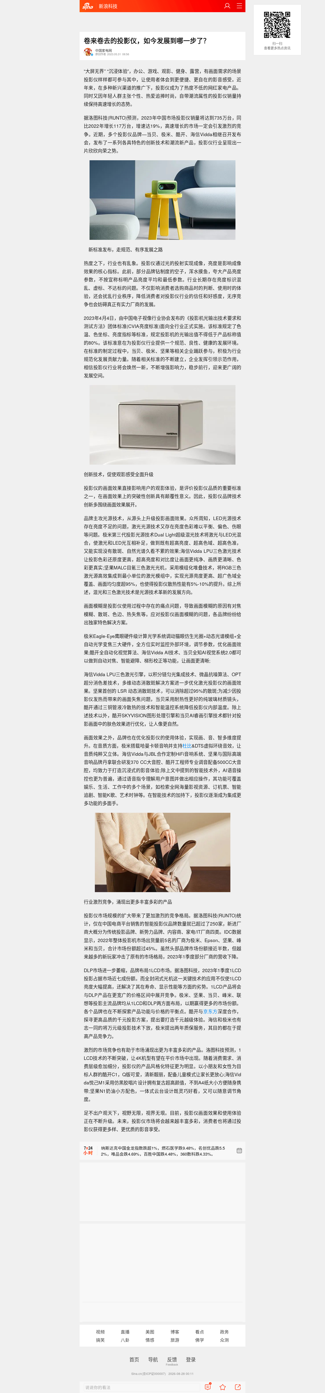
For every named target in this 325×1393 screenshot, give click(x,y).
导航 (153, 1359)
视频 (100, 1331)
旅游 (174, 1340)
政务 (224, 1331)
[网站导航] (239, 6)
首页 (134, 1359)
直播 (125, 1331)
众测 (224, 1340)
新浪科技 (108, 6)
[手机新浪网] (87, 6)
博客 (174, 1331)
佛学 (199, 1340)
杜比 (187, 745)
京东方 (210, 1011)
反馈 (172, 1359)
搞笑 (100, 1340)
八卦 (125, 1340)
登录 (191, 1359)
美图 (149, 1331)
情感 (149, 1340)
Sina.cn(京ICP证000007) (148, 1373)
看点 (199, 1331)
